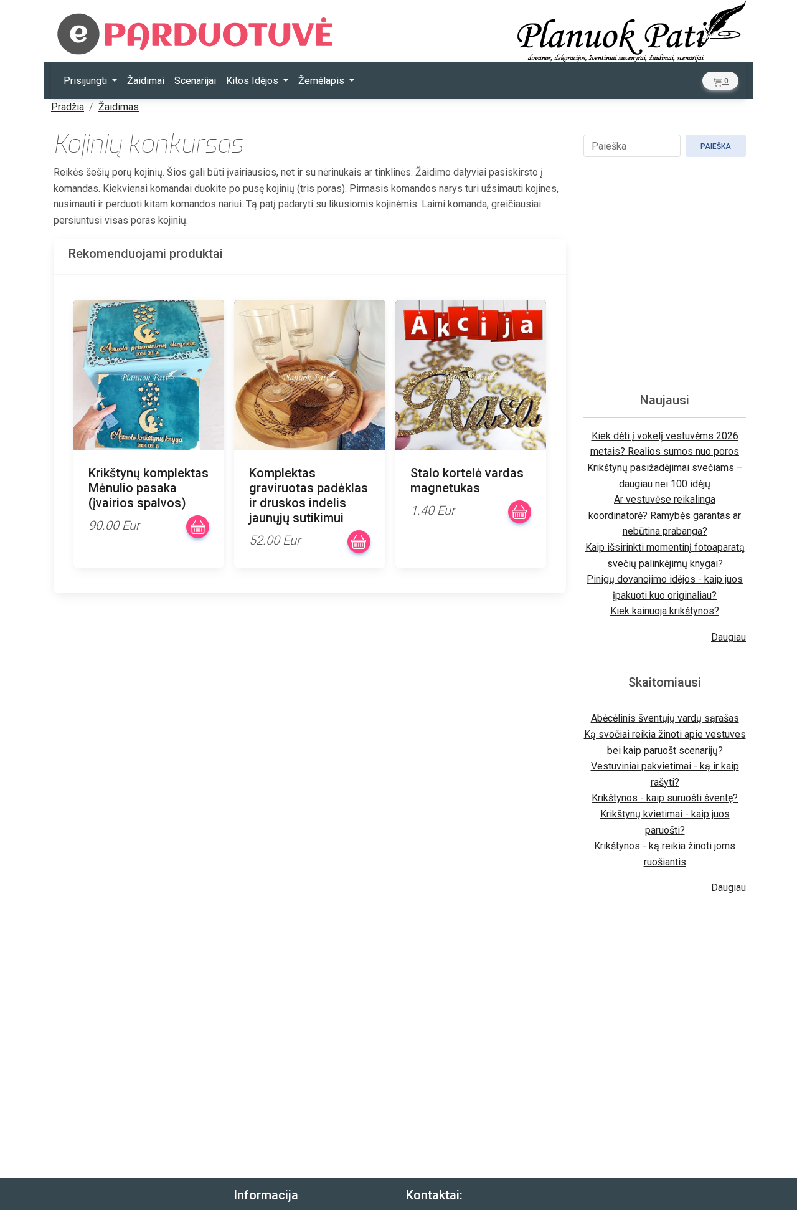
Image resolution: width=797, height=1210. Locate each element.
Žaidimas (118, 107)
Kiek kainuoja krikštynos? (664, 611)
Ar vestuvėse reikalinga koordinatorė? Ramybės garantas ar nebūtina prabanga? (664, 515)
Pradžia (67, 107)
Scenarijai (195, 81)
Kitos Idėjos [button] (253, 81)
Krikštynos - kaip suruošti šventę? (665, 798)
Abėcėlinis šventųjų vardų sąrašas (665, 718)
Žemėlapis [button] (322, 81)
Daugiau (728, 637)
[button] (720, 81)
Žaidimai (145, 81)
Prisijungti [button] (87, 81)
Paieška (715, 146)
